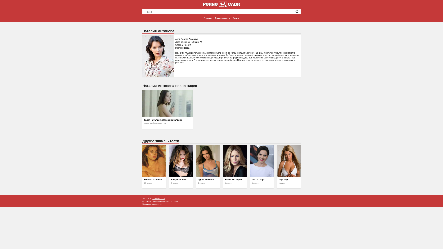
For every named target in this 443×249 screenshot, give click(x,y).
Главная (208, 18)
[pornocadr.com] (221, 4)
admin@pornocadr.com (168, 201)
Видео (236, 18)
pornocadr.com (158, 198)
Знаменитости (222, 18)
